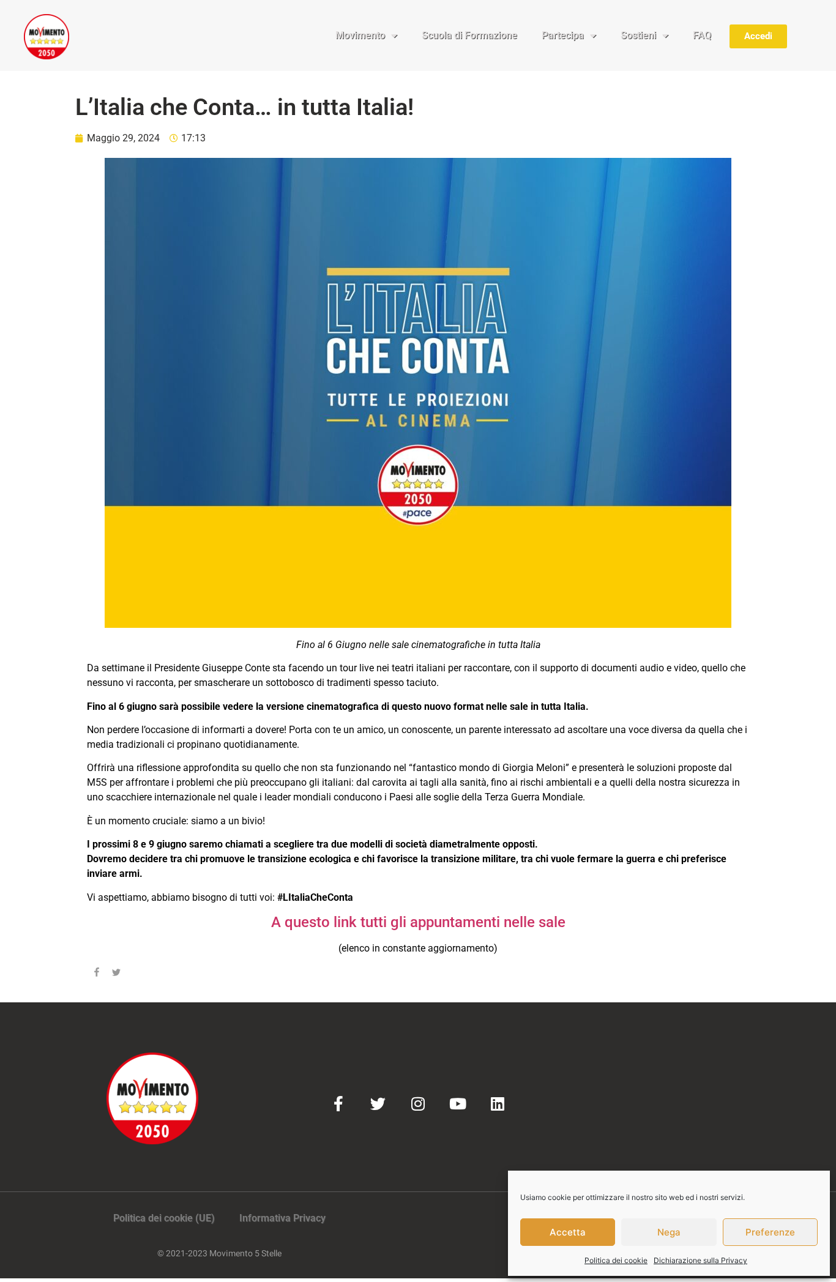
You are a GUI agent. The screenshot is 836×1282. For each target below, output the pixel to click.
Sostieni (638, 35)
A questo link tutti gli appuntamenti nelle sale (418, 922)
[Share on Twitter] (116, 974)
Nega (669, 1232)
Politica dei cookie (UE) (164, 1218)
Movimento (360, 35)
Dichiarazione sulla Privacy (700, 1260)
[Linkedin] (497, 1103)
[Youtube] (457, 1103)
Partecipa (563, 35)
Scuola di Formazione (469, 35)
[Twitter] (378, 1103)
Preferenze (770, 1232)
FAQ (702, 35)
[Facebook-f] (338, 1103)
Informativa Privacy (282, 1218)
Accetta (568, 1232)
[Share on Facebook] (96, 974)
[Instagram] (417, 1103)
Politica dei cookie (616, 1260)
